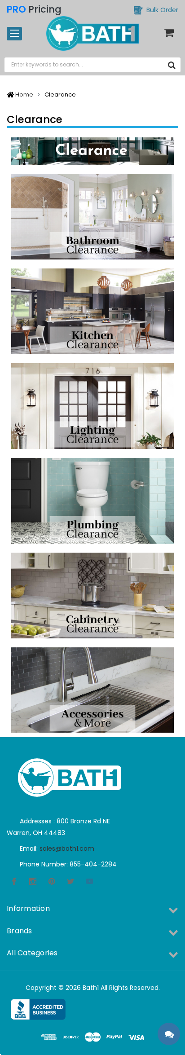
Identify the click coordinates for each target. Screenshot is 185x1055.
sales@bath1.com (67, 848)
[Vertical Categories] (14, 33)
